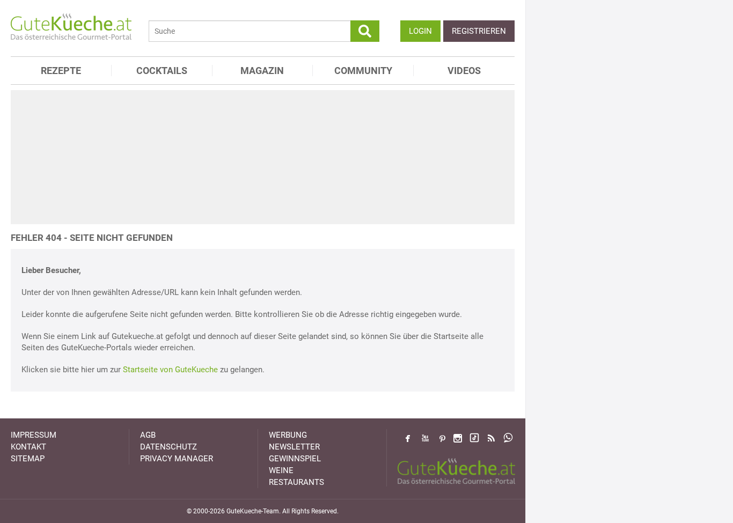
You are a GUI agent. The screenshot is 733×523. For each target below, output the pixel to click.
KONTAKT (28, 447)
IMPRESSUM (33, 435)
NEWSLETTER (294, 447)
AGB (148, 435)
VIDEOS (464, 70)
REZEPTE (61, 70)
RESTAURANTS (296, 482)
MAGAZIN (262, 70)
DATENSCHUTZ (168, 447)
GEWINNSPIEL (295, 458)
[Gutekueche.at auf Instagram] (457, 438)
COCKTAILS (161, 70)
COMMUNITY (363, 70)
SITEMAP (28, 458)
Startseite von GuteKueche (170, 369)
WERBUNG (288, 435)
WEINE (281, 470)
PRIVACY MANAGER (176, 458)
